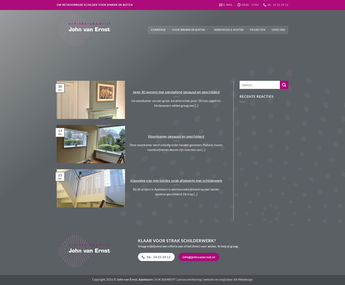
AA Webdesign (243, 279)
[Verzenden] (284, 85)
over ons (278, 29)
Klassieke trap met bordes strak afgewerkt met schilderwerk (176, 181)
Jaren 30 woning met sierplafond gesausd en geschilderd (176, 92)
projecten (257, 29)
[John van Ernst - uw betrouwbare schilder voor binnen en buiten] (87, 30)
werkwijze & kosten (229, 29)
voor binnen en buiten (188, 29)
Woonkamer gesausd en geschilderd (176, 137)
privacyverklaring (189, 279)
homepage (158, 29)
